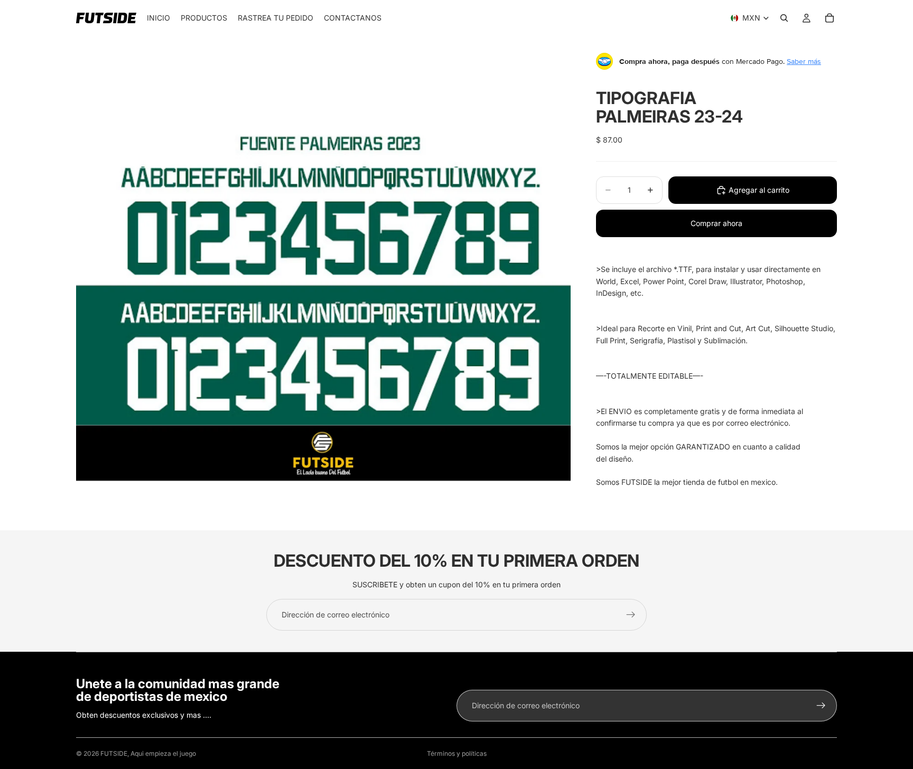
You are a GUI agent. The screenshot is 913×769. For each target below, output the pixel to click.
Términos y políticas (457, 753)
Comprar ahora (716, 223)
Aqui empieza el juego (163, 753)
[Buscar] (784, 18)
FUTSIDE (113, 753)
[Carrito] (829, 18)
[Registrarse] (631, 615)
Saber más (804, 61)
